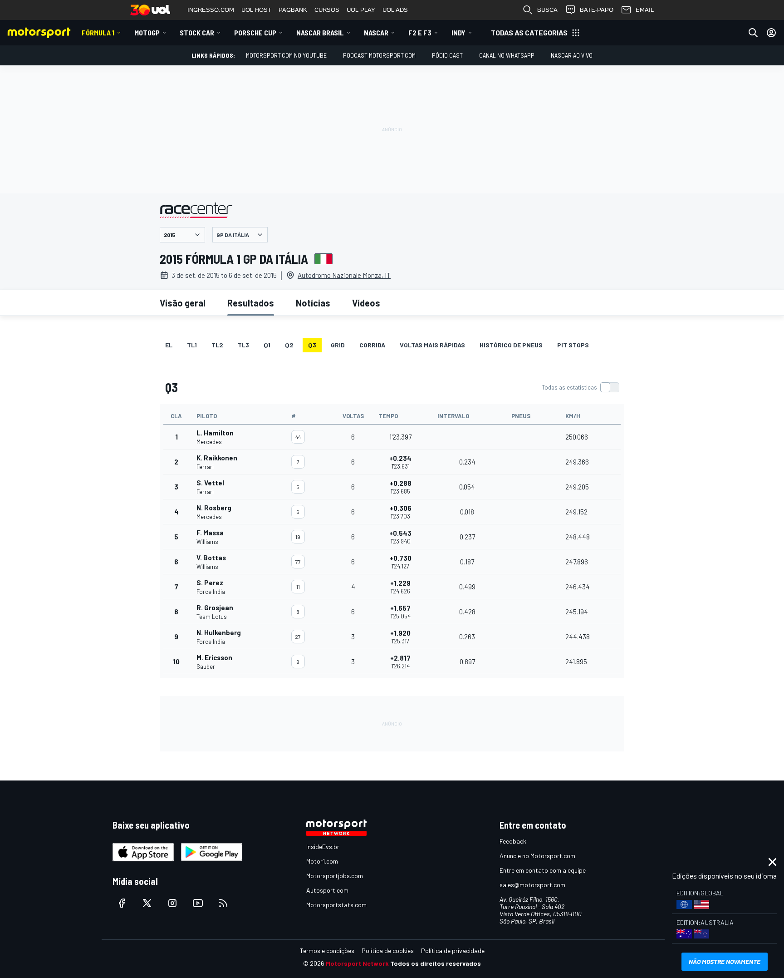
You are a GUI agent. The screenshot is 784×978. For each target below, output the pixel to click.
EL (168, 345)
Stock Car (197, 32)
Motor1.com (322, 861)
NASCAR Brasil (320, 32)
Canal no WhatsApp (506, 55)
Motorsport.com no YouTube (286, 55)
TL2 (217, 345)
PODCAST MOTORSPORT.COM (379, 55)
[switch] (580, 387)
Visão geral (183, 302)
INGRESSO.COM (210, 9)
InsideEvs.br (322, 846)
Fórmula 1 (98, 32)
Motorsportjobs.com (334, 875)
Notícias (313, 302)
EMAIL (645, 9)
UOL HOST (256, 9)
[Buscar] (753, 33)
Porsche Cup (255, 32)
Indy (458, 32)
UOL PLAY (361, 9)
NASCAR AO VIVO (572, 55)
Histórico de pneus (511, 345)
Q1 (267, 345)
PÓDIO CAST (447, 55)
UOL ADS (395, 9)
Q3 (312, 345)
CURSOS (326, 9)
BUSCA (547, 9)
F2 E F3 (419, 32)
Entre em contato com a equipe (543, 870)
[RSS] (223, 903)
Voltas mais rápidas (432, 345)
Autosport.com (327, 890)
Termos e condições (327, 950)
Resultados (250, 302)
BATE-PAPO (596, 9)
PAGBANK (293, 9)
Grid (338, 345)
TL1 (192, 345)
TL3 (243, 345)
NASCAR (376, 32)
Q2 (289, 345)
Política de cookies (388, 950)
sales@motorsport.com (532, 885)
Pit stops (573, 345)
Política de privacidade (453, 950)
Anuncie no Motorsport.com (537, 855)
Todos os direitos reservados (435, 963)
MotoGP (147, 32)
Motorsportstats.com (336, 905)
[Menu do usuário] (771, 33)
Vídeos (366, 302)
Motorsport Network (357, 963)
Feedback (513, 841)
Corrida (372, 345)
